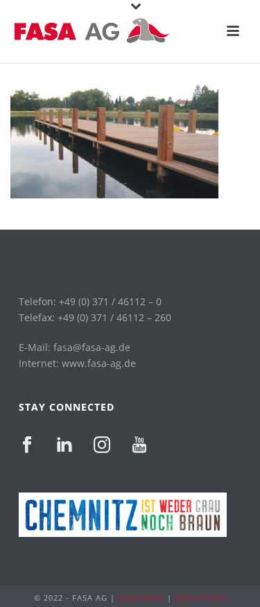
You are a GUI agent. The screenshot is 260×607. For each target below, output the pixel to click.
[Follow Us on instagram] (102, 445)
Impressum (141, 597)
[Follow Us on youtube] (139, 445)
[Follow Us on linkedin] (64, 445)
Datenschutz (201, 597)
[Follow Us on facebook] (27, 445)
